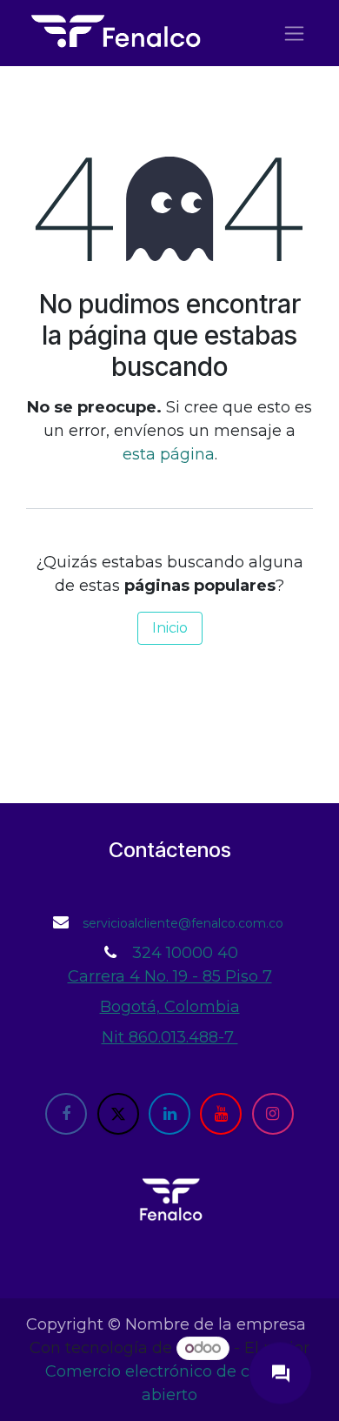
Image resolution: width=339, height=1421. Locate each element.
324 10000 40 (185, 952)
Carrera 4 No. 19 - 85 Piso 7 (170, 976)
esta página (169, 454)
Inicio (170, 628)
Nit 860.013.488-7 (170, 1037)
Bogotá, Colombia (170, 1006)
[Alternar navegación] (294, 33)
